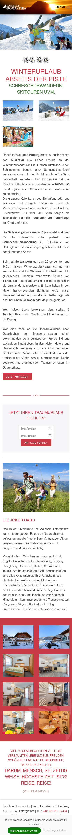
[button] (63, 7)
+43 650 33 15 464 (55, 811)
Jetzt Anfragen (17, 376)
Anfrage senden (36, 442)
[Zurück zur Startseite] (14, 7)
